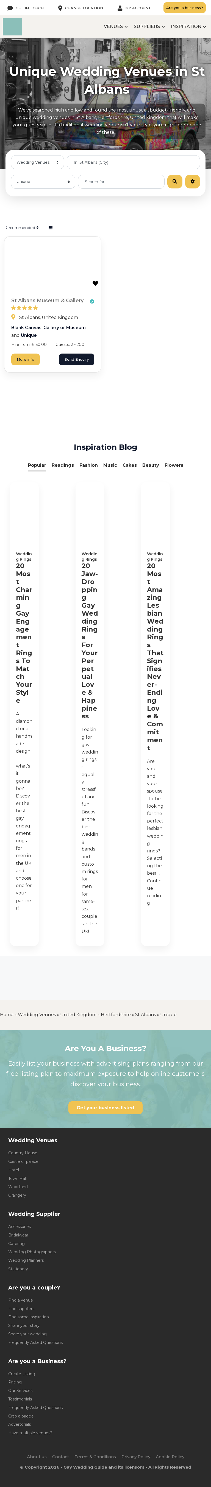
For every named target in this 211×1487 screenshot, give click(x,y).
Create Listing (21, 1373)
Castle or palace (23, 1161)
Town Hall (17, 1178)
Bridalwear (18, 1235)
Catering (16, 1243)
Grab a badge (21, 1416)
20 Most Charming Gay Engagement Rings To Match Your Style (24, 633)
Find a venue (20, 1300)
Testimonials (20, 1399)
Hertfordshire (116, 1014)
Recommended (20, 227)
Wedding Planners (26, 1260)
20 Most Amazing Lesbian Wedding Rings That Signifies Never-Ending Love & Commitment (155, 657)
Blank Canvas (26, 327)
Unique (29, 335)
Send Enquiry (77, 359)
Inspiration (186, 26)
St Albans (145, 1014)
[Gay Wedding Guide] (12, 34)
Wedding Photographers (32, 1251)
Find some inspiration (28, 1316)
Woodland (18, 1186)
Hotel (13, 1170)
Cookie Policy (170, 1456)
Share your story (24, 1325)
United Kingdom (78, 1014)
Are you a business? (184, 7)
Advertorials (19, 1424)
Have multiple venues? (30, 1432)
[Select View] (50, 228)
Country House (22, 1152)
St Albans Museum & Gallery (47, 301)
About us (37, 1456)
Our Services (20, 1390)
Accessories (19, 1226)
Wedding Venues (37, 1014)
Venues (113, 26)
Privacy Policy (135, 1456)
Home (6, 1014)
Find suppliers (21, 1308)
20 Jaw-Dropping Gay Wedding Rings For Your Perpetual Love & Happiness (90, 641)
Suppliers (147, 26)
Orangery (17, 1195)
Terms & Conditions (95, 1456)
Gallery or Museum (64, 327)
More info (25, 359)
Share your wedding (27, 1334)
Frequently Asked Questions (35, 1342)
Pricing (15, 1382)
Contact (60, 1456)
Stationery (18, 1268)
